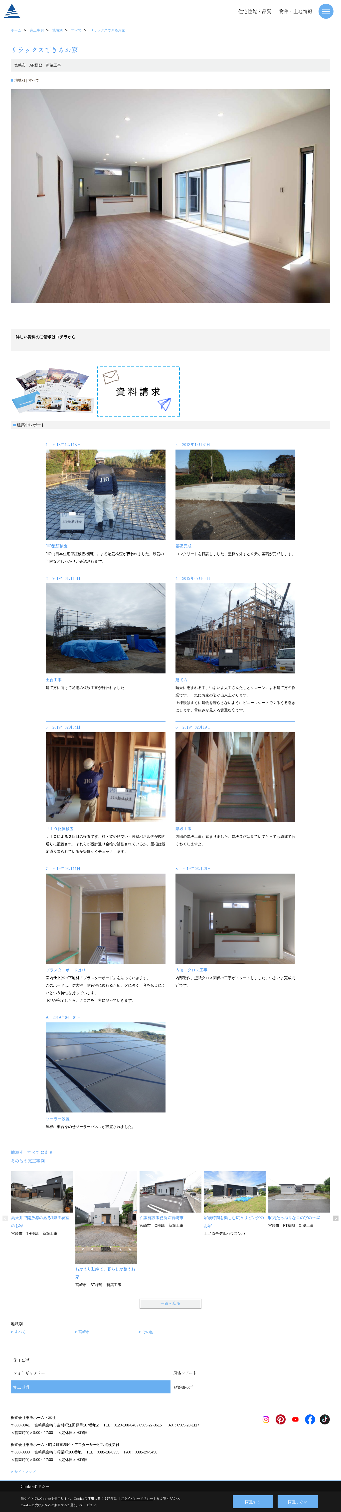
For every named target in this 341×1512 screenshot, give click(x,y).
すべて (20, 1332)
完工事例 (21, 1387)
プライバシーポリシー (137, 1498)
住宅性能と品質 (254, 11)
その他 (148, 1332)
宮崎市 (84, 1332)
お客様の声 (183, 1387)
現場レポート (185, 1373)
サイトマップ (24, 1472)
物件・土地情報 (295, 11)
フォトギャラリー (29, 1373)
